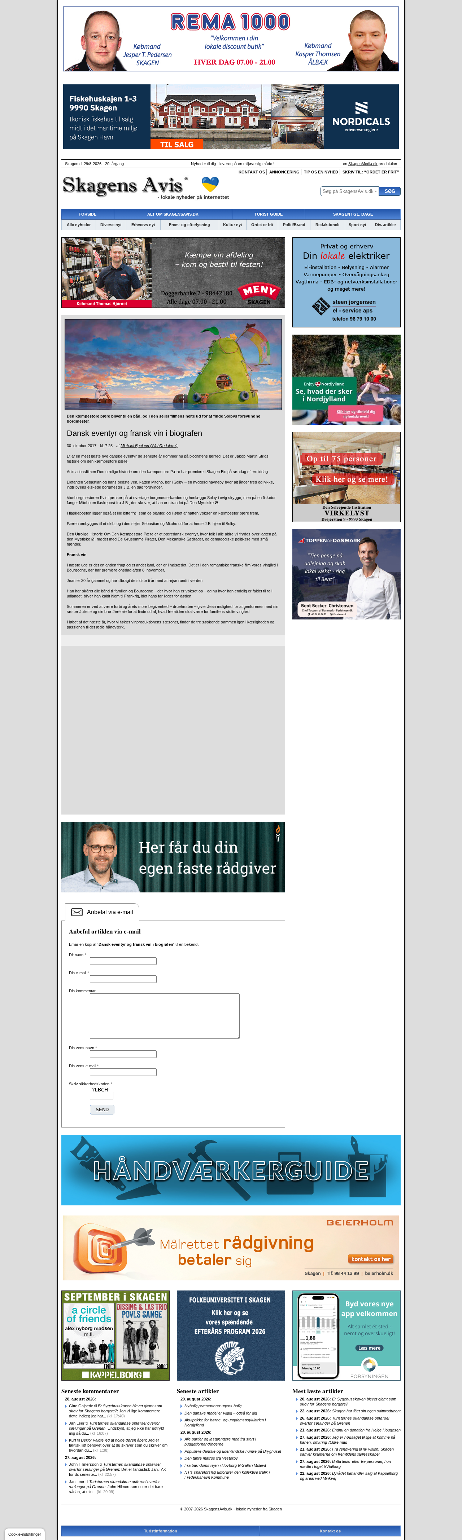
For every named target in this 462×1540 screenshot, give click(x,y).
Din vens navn (83, 1048)
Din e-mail (79, 973)
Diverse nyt (111, 224)
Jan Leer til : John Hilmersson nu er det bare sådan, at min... (116, 1486)
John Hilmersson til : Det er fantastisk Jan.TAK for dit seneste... (117, 1469)
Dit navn (77, 955)
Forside (87, 214)
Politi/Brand (294, 224)
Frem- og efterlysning (189, 224)
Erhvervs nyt (143, 224)
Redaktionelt (327, 224)
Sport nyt (357, 224)
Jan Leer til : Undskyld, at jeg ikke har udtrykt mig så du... (116, 1428)
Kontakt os (252, 172)
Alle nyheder (79, 224)
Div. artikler (385, 224)
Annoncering (284, 172)
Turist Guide (268, 214)
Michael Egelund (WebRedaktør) (149, 446)
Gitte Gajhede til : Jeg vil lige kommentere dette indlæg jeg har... (115, 1411)
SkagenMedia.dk (363, 164)
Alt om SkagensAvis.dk (173, 214)
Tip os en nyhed (321, 172)
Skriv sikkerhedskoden (90, 1084)
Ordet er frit (262, 224)
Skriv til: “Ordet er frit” (371, 172)
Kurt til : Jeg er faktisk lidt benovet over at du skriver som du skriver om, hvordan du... (119, 1445)
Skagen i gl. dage (353, 214)
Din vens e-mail (84, 1066)
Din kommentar (82, 991)
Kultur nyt (232, 224)
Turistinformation (160, 1531)
